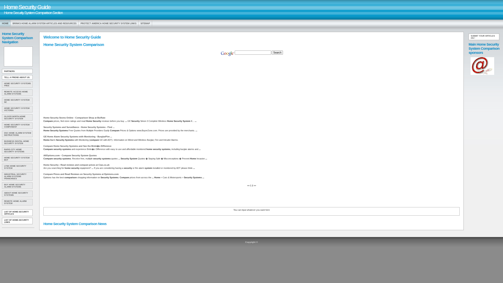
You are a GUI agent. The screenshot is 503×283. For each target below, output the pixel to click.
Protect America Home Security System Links (108, 23)
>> (254, 185)
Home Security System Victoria (16, 109)
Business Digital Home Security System (16, 142)
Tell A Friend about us (17, 77)
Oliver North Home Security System (15, 117)
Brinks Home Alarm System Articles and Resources (44, 23)
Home (5, 23)
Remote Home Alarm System (15, 202)
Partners (9, 71)
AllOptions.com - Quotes (70, 155)
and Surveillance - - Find (79, 127)
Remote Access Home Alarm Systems (16, 93)
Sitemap (145, 23)
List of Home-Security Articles (16, 213)
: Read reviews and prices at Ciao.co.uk (76, 165)
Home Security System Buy (16, 159)
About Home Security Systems (16, 194)
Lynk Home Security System (15, 167)
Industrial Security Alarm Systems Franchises (15, 176)
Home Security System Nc (16, 101)
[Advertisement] (18, 56)
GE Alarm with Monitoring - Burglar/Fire (77, 136)
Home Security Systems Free (17, 84)
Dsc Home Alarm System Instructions (17, 134)
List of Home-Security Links (16, 221)
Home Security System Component (16, 126)
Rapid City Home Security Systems (14, 150)
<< (248, 185)
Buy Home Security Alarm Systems (14, 186)
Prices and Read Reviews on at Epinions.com (81, 174)
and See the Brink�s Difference (77, 146)
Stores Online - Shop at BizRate (74, 118)
